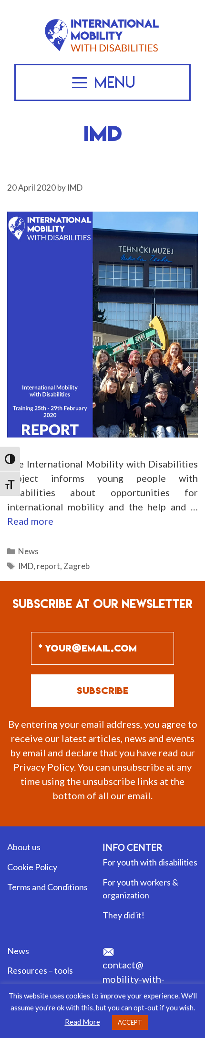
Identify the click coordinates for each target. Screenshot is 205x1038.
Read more (30, 521)
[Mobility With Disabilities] (102, 20)
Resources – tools (40, 970)
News (28, 551)
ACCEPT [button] (130, 1022)
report (48, 566)
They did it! (123, 915)
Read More (82, 1022)
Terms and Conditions (47, 887)
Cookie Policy (32, 867)
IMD (25, 566)
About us (24, 847)
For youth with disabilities (149, 862)
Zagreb (76, 566)
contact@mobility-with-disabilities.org (134, 979)
